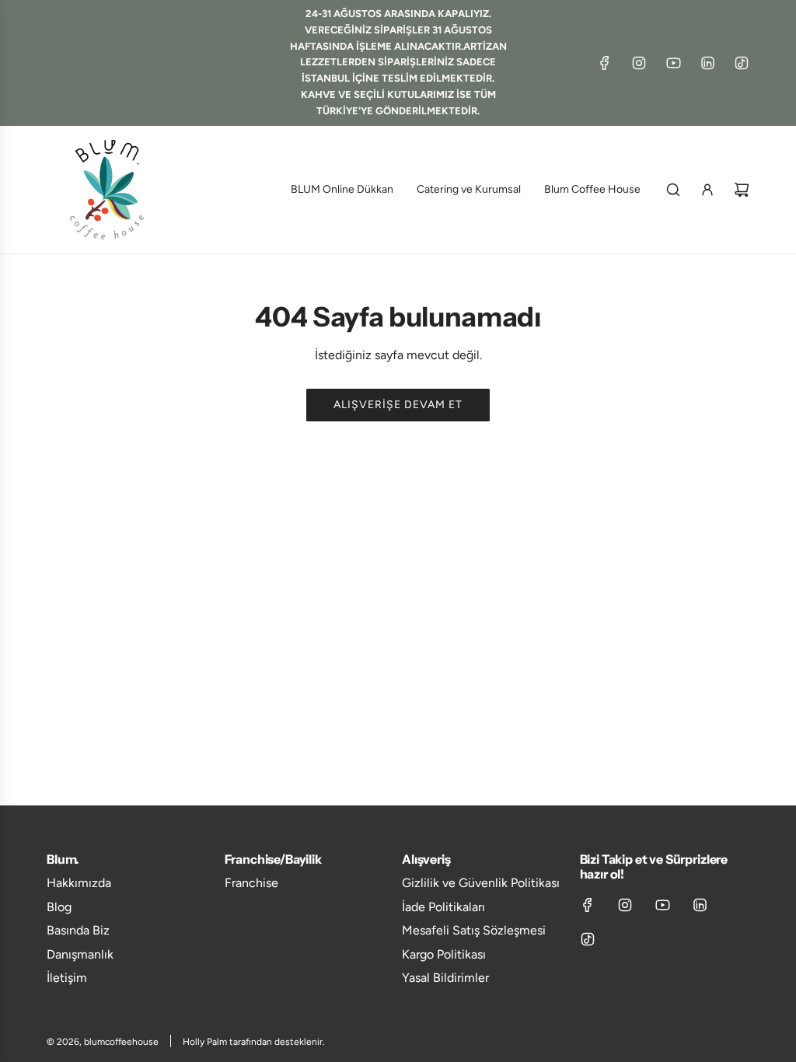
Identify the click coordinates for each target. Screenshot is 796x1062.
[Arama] (673, 190)
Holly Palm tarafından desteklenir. (254, 1041)
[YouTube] (673, 63)
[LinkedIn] (707, 63)
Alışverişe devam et (398, 404)
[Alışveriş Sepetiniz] (741, 190)
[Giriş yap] (707, 190)
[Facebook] (605, 63)
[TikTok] (741, 63)
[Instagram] (639, 63)
